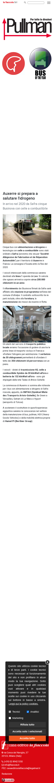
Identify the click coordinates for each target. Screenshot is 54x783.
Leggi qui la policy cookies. (23, 703)
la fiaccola (8, 2)
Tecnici (16, 711)
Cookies (8, 780)
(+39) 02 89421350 (13, 761)
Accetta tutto (27, 738)
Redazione (7, 774)
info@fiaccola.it (11, 765)
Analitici (34, 711)
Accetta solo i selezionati (27, 731)
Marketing (17, 718)
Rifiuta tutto (27, 724)
